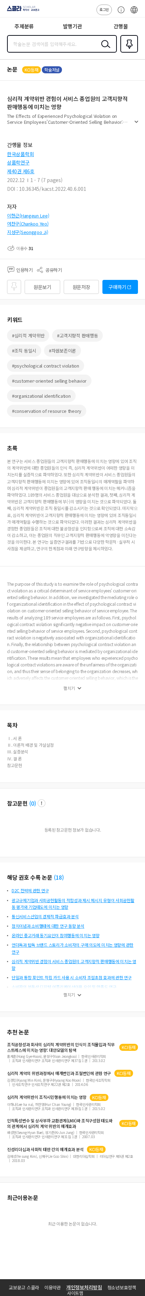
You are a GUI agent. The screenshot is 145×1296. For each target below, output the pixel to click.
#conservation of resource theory (46, 411)
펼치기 (69, 688)
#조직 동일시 (24, 350)
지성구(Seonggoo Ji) (27, 232)
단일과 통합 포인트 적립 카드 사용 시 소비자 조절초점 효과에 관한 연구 (72, 977)
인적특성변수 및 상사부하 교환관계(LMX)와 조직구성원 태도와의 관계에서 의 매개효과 (59, 1123)
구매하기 (117, 286)
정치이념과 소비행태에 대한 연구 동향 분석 (48, 926)
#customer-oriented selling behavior (49, 380)
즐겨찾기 (127, 52)
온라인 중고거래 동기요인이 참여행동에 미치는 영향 (55, 935)
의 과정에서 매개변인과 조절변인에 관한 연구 (59, 1073)
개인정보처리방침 (84, 1287)
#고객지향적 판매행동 (77, 335)
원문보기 (42, 286)
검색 (104, 49)
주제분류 (24, 26)
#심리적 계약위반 (28, 335)
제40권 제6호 (20, 171)
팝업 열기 (41, 803)
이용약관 (52, 1287)
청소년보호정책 (121, 1287)
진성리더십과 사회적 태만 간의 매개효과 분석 (45, 1149)
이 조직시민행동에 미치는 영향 (46, 1097)
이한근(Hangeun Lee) (28, 215)
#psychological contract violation (45, 365)
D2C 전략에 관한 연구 (30, 890)
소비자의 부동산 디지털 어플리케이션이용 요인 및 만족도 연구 (64, 987)
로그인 (104, 9)
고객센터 (119, 13)
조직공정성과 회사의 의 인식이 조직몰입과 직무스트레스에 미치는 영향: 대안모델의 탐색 (61, 1047)
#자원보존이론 (62, 350)
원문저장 (81, 286)
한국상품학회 (20, 153)
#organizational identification (41, 395)
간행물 (121, 26)
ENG (134, 13)
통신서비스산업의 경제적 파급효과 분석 (45, 916)
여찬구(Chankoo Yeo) (28, 223)
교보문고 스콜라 (24, 1287)
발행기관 (72, 26)
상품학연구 (18, 162)
